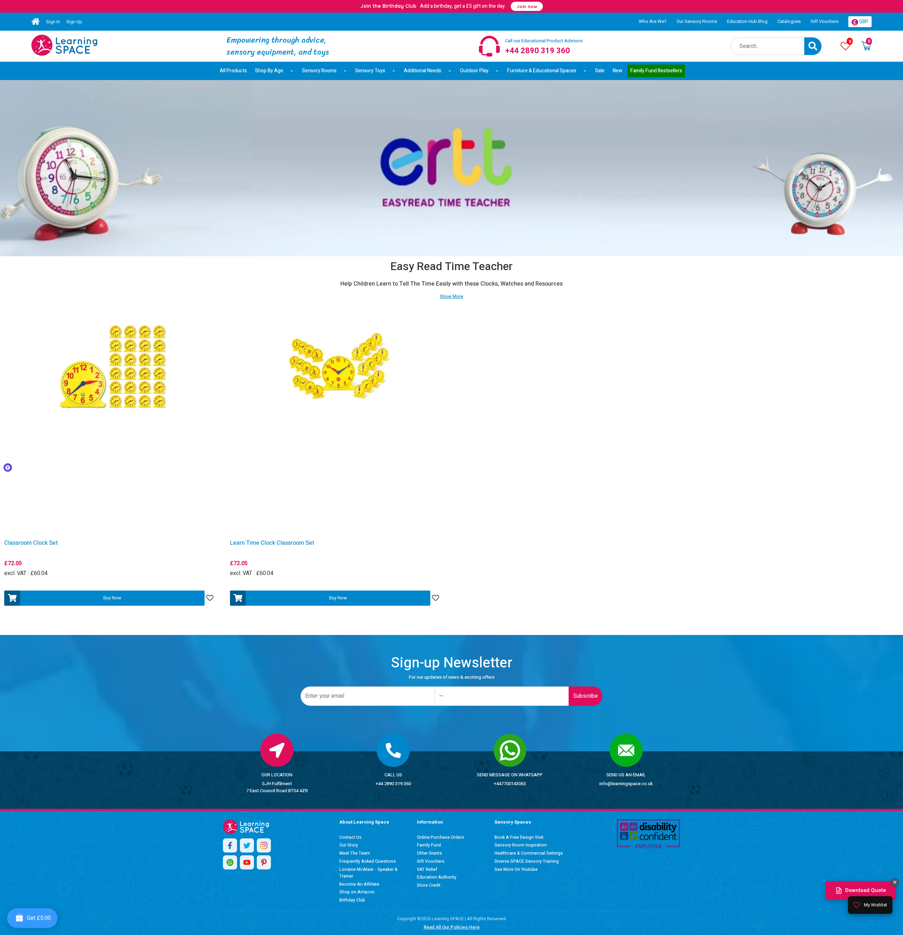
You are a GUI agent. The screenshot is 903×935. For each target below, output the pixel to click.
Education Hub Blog (747, 21)
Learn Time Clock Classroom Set (272, 543)
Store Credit (429, 885)
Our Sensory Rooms (697, 21)
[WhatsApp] (230, 862)
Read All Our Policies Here (452, 927)
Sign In (53, 21)
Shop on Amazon (357, 892)
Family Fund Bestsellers (656, 70)
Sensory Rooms (319, 70)
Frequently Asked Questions (367, 861)
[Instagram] (264, 845)
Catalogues (789, 21)
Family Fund (429, 845)
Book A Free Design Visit (519, 837)
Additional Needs (422, 70)
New (617, 70)
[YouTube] (247, 862)
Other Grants (429, 853)
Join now (526, 6)
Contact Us (350, 837)
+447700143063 (510, 783)
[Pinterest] (264, 862)
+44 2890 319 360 (393, 783)
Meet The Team (354, 853)
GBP (863, 21)
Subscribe (585, 696)
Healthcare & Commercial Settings (529, 853)
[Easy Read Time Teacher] (64, 45)
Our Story (348, 845)
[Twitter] (247, 845)
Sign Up (74, 21)
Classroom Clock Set (31, 543)
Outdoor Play (474, 70)
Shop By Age (269, 70)
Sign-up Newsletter (451, 663)
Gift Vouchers (824, 21)
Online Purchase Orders (440, 837)
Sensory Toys (370, 70)
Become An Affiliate (359, 884)
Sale (600, 70)
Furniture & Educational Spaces (541, 70)
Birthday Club (352, 900)
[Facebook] (230, 845)
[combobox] (767, 46)
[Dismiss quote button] (895, 882)
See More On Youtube (516, 869)
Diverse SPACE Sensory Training (527, 861)
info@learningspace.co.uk (626, 783)
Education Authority (436, 877)
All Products (233, 70)
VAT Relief (427, 869)
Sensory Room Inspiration (521, 845)
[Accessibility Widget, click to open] (8, 467)
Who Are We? (653, 21)
